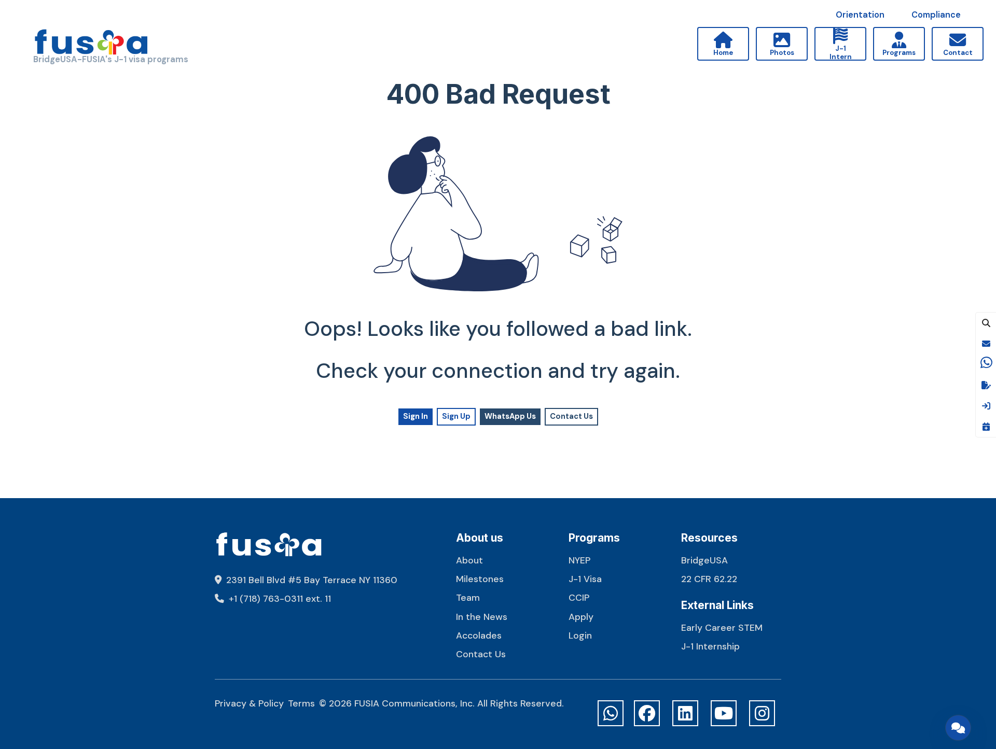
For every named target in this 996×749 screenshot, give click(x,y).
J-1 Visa (585, 579)
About (469, 560)
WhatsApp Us (510, 416)
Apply (581, 617)
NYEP (579, 560)
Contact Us (571, 416)
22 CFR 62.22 (709, 579)
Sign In (415, 416)
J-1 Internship (710, 646)
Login (580, 635)
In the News (481, 617)
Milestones (480, 579)
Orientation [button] (860, 14)
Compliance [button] (936, 14)
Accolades (479, 635)
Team (468, 597)
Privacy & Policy (249, 703)
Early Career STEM (722, 627)
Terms (301, 703)
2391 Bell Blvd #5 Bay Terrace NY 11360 (310, 580)
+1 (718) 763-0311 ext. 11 (278, 598)
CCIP (579, 597)
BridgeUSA (704, 560)
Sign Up (456, 416)
